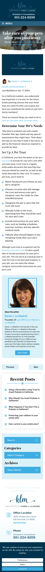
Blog (22, 491)
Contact (31, 491)
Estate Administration (13, 86)
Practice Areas (30, 488)
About (17, 488)
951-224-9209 (24, 17)
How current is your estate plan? (24, 424)
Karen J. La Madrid (20, 81)
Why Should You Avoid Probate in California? (24, 399)
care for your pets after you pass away (19, 120)
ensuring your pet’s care (13, 250)
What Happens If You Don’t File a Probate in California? (24, 408)
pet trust (6, 161)
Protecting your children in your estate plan (23, 416)
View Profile (23, 353)
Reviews (14, 491)
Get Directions (19, 522)
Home (9, 488)
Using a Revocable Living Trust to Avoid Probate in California (24, 390)
